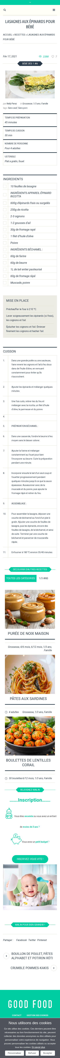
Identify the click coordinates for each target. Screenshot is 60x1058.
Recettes (19, 34)
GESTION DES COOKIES (37, 1015)
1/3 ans (36, 103)
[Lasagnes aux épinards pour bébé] (30, 84)
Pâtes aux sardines (28, 699)
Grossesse (27, 103)
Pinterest (42, 940)
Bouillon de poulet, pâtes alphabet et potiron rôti (32, 956)
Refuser (32, 1053)
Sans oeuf (12, 108)
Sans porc (23, 108)
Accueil (7, 34)
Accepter (47, 1053)
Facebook (21, 940)
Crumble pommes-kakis (30, 968)
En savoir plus (38, 1047)
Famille (44, 103)
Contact (16, 1015)
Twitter (32, 940)
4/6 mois (25, 646)
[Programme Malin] (30, 1004)
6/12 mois (36, 646)
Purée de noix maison (28, 633)
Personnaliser (14, 1053)
